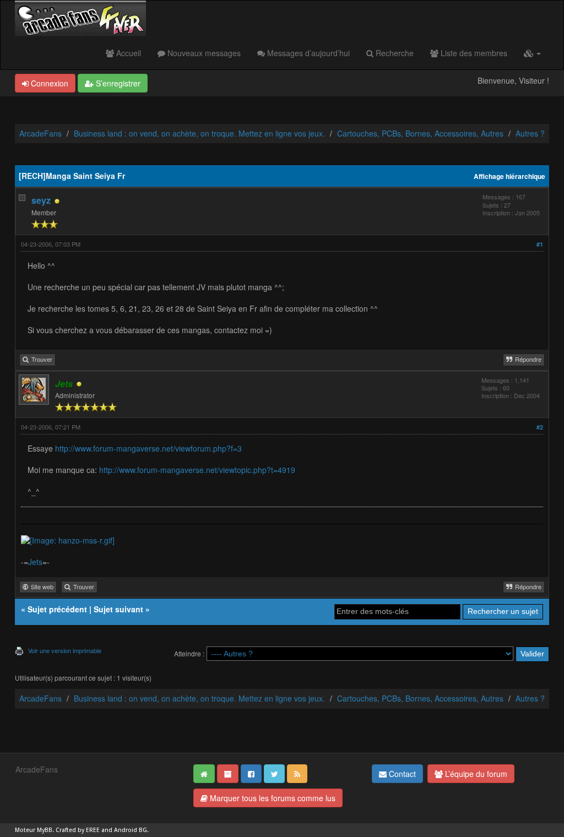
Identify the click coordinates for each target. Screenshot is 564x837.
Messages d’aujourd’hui (307, 52)
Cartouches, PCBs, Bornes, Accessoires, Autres (420, 133)
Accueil (127, 52)
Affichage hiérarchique (509, 176)
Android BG (130, 830)
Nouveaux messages (203, 52)
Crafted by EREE (78, 830)
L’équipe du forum (475, 773)
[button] (532, 52)
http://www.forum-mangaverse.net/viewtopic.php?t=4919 (197, 469)
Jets (35, 561)
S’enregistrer (117, 83)
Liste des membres (472, 52)
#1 (539, 244)
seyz (41, 200)
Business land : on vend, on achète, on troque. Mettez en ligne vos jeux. (199, 133)
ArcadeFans (40, 133)
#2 (539, 427)
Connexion (48, 83)
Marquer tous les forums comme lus (271, 797)
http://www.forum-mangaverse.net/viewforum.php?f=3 (148, 448)
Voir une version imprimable (64, 650)
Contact (401, 773)
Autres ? (530, 133)
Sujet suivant (118, 609)
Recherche (393, 52)
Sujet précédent (57, 609)
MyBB (44, 830)
